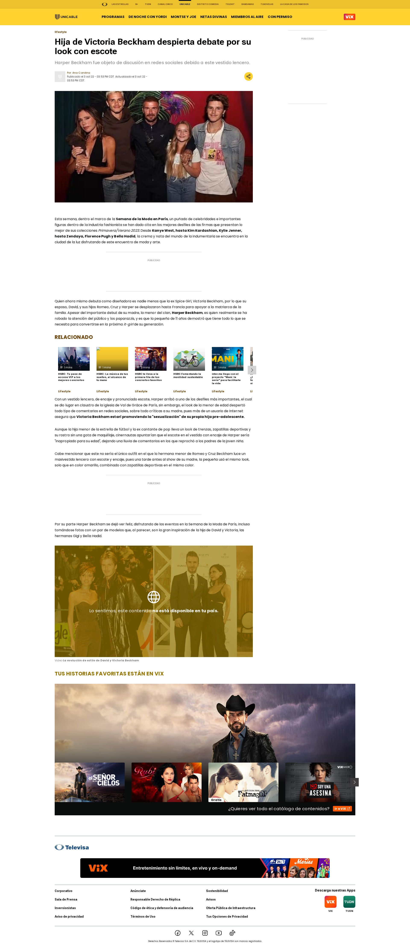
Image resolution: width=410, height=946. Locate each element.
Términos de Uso (142, 916)
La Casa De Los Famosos (294, 4)
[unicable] (66, 17)
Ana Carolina (81, 73)
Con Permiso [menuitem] (280, 16)
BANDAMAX (248, 4)
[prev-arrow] (52, 782)
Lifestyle (64, 391)
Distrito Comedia (208, 4)
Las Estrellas (120, 4)
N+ (136, 4)
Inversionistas (65, 908)
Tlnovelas (267, 4)
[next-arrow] (252, 370)
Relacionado (74, 337)
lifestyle (61, 32)
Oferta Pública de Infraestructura (230, 908)
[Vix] (349, 17)
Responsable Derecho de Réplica (155, 899)
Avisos (211, 899)
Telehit (230, 4)
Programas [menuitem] (113, 16)
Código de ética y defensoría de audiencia (161, 908)
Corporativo (63, 891)
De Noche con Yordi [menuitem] (148, 16)
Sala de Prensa (66, 899)
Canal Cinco (165, 4)
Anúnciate (138, 891)
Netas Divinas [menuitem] (213, 16)
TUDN (148, 4)
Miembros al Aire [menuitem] (247, 16)
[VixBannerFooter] (205, 868)
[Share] (248, 76)
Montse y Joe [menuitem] (183, 16)
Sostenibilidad (217, 891)
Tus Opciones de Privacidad (227, 916)
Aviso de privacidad (69, 916)
